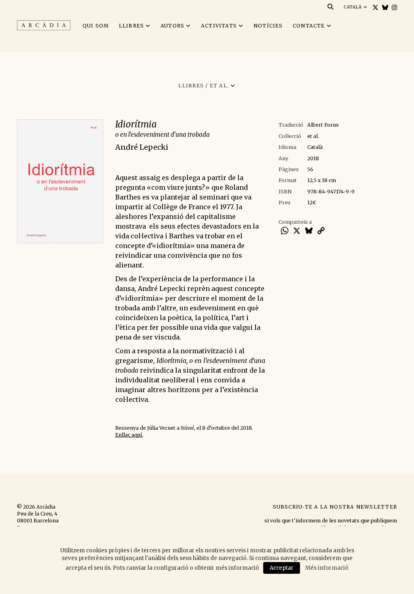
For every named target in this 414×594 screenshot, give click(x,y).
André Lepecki (141, 147)
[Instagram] (393, 7)
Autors (172, 26)
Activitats (219, 26)
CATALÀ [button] (353, 7)
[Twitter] (374, 7)
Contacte (309, 26)
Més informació (327, 567)
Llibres (131, 26)
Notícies (268, 26)
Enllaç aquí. (129, 435)
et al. (313, 136)
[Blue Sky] (384, 7)
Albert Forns (323, 125)
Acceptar (282, 567)
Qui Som (95, 26)
